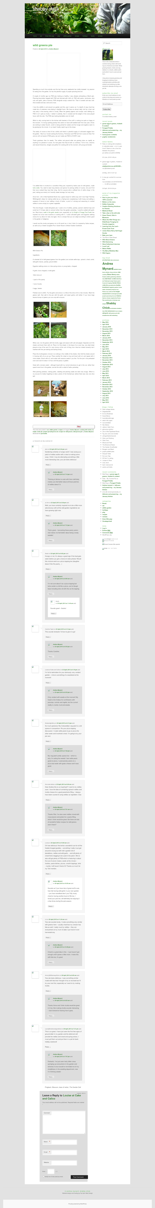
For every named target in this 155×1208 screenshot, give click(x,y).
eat (41, 36)
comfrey (104, 274)
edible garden (67, 36)
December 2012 (107, 384)
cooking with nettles (86, 430)
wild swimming (113, 315)
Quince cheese (106, 298)
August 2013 (106, 367)
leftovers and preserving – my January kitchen (111, 487)
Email (47, 1152)
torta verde (36, 188)
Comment (47, 1113)
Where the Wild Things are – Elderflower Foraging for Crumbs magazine (111, 222)
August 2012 (106, 393)
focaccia (104, 283)
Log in (104, 528)
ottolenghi (114, 293)
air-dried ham (106, 260)
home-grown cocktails (109, 135)
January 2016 (106, 327)
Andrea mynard (107, 485)
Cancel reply (81, 1093)
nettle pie (40, 432)
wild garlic (105, 313)
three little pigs (49, 36)
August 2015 (106, 333)
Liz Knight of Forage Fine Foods (82, 212)
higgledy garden (113, 287)
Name (47, 1141)
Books (104, 503)
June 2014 (105, 344)
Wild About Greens (108, 240)
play (59, 36)
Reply (48, 465)
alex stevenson (115, 260)
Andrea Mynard (53, 49)
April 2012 (105, 402)
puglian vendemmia (108, 137)
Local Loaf (105, 246)
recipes (77, 36)
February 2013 (107, 380)
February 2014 (107, 353)
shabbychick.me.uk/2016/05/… (112, 166)
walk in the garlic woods (51, 212)
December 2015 (107, 329)
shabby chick (46, 8)
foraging (109, 283)
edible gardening (111, 277)
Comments (107, 533)
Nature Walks (106, 248)
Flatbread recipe (108, 281)
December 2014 (107, 340)
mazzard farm (106, 294)
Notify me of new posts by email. (54, 1176)
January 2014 (106, 356)
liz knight (117, 291)
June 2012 (105, 398)
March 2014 (106, 351)
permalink (44, 433)
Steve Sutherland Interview (111, 244)
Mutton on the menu (109, 202)
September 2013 (107, 364)
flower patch (117, 281)
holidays (85, 36)
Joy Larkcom (109, 291)
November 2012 (107, 387)
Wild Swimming (107, 242)
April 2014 (105, 349)
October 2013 (106, 362)
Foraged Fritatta (107, 128)
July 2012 (105, 395)
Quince (119, 296)
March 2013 (106, 378)
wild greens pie (77, 432)
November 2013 (107, 360)
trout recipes (118, 311)
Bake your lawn (107, 235)
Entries (106, 530)
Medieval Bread (107, 211)
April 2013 (105, 375)
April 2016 (105, 324)
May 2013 (105, 373)
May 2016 (105, 322)
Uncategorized (107, 521)
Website (46, 1162)
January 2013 (106, 382)
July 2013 (105, 369)
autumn (116, 269)
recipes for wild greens (66, 432)
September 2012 (107, 391)
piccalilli (119, 293)
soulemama (113, 308)
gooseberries (112, 285)
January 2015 (106, 338)
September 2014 (107, 342)
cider (119, 272)
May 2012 (105, 400)
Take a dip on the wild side (111, 213)
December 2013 (107, 358)
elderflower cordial (110, 279)
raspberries (114, 298)
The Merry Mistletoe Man (110, 251)
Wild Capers (106, 253)
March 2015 (106, 336)
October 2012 (106, 389)
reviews (100, 36)
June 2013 (105, 371)
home (35, 36)
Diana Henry (111, 274)
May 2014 (105, 347)
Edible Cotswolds (108, 204)
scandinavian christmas (111, 300)
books (93, 36)
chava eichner (113, 272)
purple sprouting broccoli (50, 432)
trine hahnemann (110, 311)
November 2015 (107, 331)
